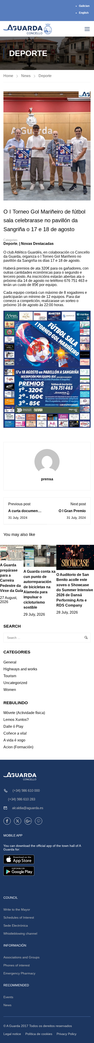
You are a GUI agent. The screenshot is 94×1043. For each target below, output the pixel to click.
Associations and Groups (21, 957)
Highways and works (20, 669)
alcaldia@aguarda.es (27, 808)
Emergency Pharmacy (19, 973)
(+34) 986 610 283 (21, 799)
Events (8, 997)
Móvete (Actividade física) (24, 713)
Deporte (45, 76)
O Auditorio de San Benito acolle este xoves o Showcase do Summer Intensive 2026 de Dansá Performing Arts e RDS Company (74, 590)
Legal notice (12, 1034)
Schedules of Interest (18, 917)
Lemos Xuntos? (16, 720)
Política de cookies (38, 1034)
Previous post (19, 504)
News (26, 76)
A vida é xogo (14, 740)
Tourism (9, 676)
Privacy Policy (66, 1034)
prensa (47, 479)
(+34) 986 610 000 (26, 790)
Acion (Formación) (18, 747)
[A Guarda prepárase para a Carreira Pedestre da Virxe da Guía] (12, 552)
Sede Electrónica (15, 925)
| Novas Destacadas (36, 244)
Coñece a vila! (15, 733)
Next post (78, 504)
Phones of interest (16, 965)
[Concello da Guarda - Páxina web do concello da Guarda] (27, 28)
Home (8, 76)
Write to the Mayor (16, 909)
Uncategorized (15, 683)
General (9, 662)
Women (9, 690)
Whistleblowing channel (20, 933)
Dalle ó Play (13, 726)
